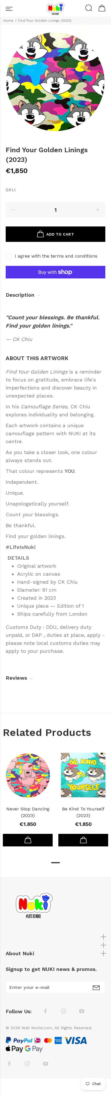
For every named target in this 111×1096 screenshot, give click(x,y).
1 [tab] (55, 862)
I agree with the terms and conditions (56, 256)
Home (8, 21)
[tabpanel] (28, 795)
